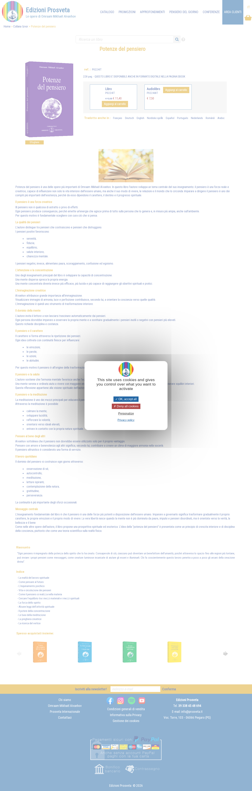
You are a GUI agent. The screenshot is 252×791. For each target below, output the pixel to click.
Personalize (126, 413)
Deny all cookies (127, 406)
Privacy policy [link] (126, 420)
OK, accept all (127, 399)
